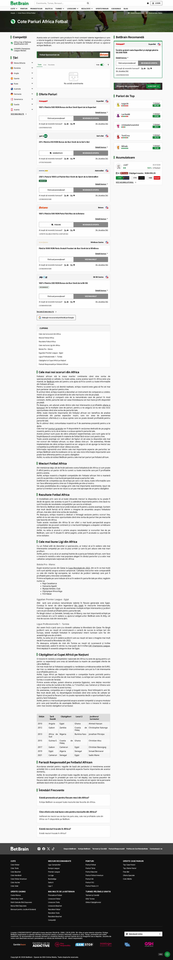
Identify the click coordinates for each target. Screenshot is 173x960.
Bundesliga (52, 879)
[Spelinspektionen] (127, 944)
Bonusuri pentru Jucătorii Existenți (23, 909)
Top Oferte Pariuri (129, 868)
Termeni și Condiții (92, 895)
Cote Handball (16, 875)
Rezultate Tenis (53, 913)
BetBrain (51, 381)
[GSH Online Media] (149, 944)
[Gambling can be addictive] (41, 944)
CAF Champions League (99, 646)
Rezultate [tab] (51, 65)
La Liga (51, 875)
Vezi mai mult (91, 259)
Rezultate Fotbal (54, 909)
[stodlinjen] (106, 944)
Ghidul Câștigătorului (93, 902)
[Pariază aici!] (122, 71)
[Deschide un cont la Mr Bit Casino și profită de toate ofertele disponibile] (102, 302)
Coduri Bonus (16, 895)
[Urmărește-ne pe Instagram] (39, 848)
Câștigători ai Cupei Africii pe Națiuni (52, 360)
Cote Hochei (15, 882)
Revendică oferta (91, 118)
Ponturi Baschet (91, 872)
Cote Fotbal (15, 865)
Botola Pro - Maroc (46, 349)
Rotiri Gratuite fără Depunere (21, 902)
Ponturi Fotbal (91, 865)
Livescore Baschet (55, 906)
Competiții (52, 920)
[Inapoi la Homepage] (19, 3)
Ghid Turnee (90, 899)
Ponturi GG (89, 879)
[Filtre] (108, 65)
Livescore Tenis (54, 902)
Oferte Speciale (129, 875)
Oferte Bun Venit (17, 899)
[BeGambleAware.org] (19, 944)
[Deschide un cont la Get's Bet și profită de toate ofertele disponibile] (102, 159)
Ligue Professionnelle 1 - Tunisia (50, 357)
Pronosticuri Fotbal (55, 895)
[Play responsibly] (63, 944)
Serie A (50, 882)
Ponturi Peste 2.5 (92, 886)
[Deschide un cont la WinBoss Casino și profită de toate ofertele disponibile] (102, 265)
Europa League (53, 868)
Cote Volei (14, 886)
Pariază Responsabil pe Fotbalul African (53, 364)
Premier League (54, 872)
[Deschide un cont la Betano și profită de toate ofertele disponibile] (102, 230)
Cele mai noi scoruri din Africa (50, 334)
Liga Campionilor (54, 865)
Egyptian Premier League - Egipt (51, 353)
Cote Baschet (16, 872)
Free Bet (126, 872)
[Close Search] (88, 3)
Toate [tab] (39, 64)
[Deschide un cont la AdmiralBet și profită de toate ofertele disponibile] (102, 195)
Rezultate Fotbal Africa (47, 342)
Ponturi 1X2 (90, 882)
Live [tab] (44, 65)
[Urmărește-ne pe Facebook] (43, 848)
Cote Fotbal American (19, 879)
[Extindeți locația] (32, 63)
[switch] (100, 65)
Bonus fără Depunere (18, 906)
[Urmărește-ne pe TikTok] (53, 848)
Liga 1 (50, 886)
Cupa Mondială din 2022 (79, 568)
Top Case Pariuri (129, 865)
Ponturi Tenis (90, 868)
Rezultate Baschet (55, 916)
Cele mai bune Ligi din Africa (49, 345)
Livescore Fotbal (54, 899)
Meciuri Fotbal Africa (46, 338)
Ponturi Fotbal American (94, 875)
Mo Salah (78, 605)
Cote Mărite (127, 879)
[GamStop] (84, 944)
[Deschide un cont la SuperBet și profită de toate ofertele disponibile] (102, 124)
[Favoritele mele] (148, 3)
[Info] (167, 954)
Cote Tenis (14, 868)
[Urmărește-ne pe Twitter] (48, 848)
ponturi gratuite (55, 428)
